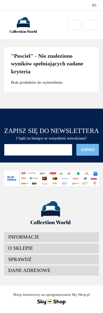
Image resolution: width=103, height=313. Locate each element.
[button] (51, 237)
